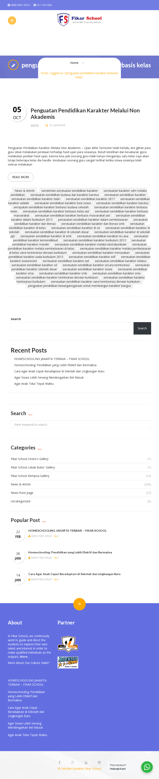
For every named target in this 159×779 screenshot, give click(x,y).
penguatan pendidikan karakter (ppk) (36, 199)
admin (35, 125)
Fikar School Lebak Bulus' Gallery (33, 467)
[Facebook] (60, 763)
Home (74, 63)
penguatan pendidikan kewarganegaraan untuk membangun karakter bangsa (79, 286)
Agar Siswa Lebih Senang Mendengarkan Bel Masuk (49, 377)
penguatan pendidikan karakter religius (120, 261)
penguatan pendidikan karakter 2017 (90, 199)
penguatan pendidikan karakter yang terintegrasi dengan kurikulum (95, 281)
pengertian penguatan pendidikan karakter (70, 191)
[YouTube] (86, 763)
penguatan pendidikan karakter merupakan (101, 253)
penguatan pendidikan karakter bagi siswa (63, 203)
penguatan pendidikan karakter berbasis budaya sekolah (51, 207)
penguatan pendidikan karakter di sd (76, 228)
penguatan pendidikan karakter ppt (66, 261)
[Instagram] (99, 763)
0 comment (57, 125)
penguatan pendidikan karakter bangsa (122, 203)
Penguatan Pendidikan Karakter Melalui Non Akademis (85, 113)
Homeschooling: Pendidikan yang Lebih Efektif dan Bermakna (55, 365)
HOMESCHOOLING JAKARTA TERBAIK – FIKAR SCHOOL (52, 359)
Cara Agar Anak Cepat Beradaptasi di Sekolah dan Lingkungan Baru (59, 371)
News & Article (25, 191)
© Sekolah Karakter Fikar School (79, 769)
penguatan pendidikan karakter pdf (92, 257)
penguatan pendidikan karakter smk (63, 273)
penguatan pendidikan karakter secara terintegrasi (96, 265)
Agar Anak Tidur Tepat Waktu (34, 384)
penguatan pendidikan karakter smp (117, 273)
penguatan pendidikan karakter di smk (46, 236)
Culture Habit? (40, 663)
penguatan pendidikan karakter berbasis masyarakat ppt (72, 215)
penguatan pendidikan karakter (125, 195)
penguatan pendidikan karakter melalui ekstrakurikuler (91, 244)
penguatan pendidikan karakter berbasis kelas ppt (56, 211)
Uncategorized (20, 501)
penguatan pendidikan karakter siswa (87, 269)
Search (16, 319)
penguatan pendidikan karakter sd (34, 265)
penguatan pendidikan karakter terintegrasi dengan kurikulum (57, 277)
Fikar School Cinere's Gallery (29, 459)
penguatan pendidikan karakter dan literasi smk (92, 224)
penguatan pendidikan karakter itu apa (102, 236)
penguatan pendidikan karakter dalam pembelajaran (93, 220)
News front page (22, 493)
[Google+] (73, 763)
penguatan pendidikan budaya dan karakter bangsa (65, 195)
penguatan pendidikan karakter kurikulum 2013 (95, 240)
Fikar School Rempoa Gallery (30, 476)
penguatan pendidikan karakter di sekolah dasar (57, 232)
